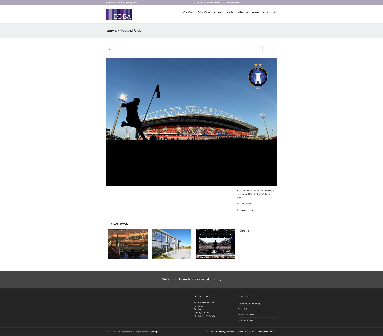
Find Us (252, 332)
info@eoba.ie (202, 312)
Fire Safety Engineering (249, 303)
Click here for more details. (230, 3)
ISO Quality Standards (225, 332)
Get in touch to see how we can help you (189, 279)
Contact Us (241, 332)
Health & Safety (247, 210)
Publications (242, 12)
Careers (255, 12)
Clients (230, 12)
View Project (245, 203)
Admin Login (153, 332)
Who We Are (189, 12)
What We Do (204, 12)
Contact (266, 12)
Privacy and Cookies (267, 332)
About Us (209, 332)
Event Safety (244, 309)
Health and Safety (246, 315)
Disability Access (245, 320)
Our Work (218, 12)
